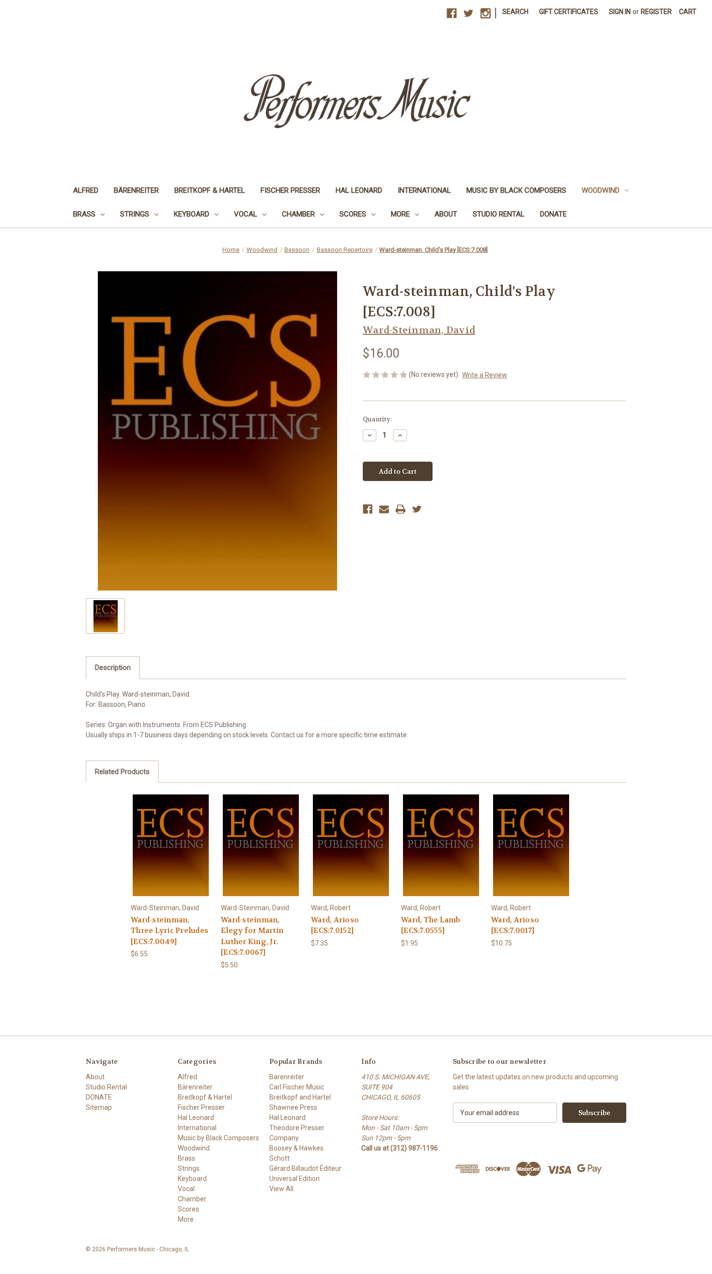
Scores (353, 214)
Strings (134, 214)
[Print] (400, 509)
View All (281, 1189)
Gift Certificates (568, 12)
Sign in (620, 12)
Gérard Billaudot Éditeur (305, 1168)
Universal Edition (294, 1178)
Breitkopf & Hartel (209, 190)
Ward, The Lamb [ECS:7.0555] (431, 925)
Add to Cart (171, 854)
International (424, 190)
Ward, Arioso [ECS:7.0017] (515, 925)
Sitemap (99, 1107)
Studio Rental (499, 214)
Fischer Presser (290, 190)
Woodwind (600, 190)
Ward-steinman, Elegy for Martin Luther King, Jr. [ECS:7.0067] (252, 936)
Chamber (298, 214)
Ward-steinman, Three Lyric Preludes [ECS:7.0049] (169, 931)
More (400, 214)
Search (515, 12)
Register (656, 12)
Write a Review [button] (484, 375)
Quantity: (377, 419)
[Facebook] (367, 509)
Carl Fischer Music (296, 1087)
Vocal (245, 214)
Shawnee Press (293, 1107)
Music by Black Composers (516, 190)
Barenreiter (286, 1077)
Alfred (85, 190)
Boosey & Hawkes (296, 1148)
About (445, 214)
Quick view (170, 837)
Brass (84, 214)
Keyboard (191, 214)
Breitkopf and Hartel (300, 1097)
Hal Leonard (359, 190)
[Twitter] (417, 509)
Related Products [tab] (122, 771)
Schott (279, 1158)
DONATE (553, 214)
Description (113, 667)
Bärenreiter (136, 190)
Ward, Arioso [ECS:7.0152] (335, 925)
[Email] (384, 509)
